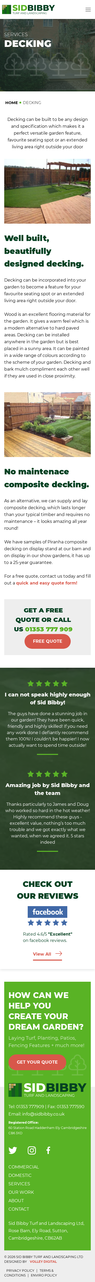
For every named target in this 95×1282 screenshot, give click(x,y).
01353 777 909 (49, 629)
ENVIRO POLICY (44, 1275)
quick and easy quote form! (46, 583)
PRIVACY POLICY (20, 1271)
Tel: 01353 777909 (26, 1106)
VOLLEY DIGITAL (43, 1262)
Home (11, 102)
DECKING (32, 102)
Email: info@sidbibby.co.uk (36, 1114)
